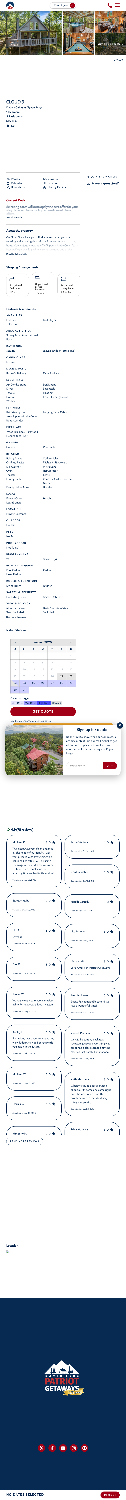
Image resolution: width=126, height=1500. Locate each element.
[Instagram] (74, 1448)
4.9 (12, 125)
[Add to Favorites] (118, 60)
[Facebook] (52, 1448)
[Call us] (110, 5)
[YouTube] (63, 1448)
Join (110, 766)
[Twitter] (41, 1448)
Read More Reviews (24, 1141)
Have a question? (105, 183)
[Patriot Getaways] (10, 5)
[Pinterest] (84, 1448)
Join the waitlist (104, 176)
